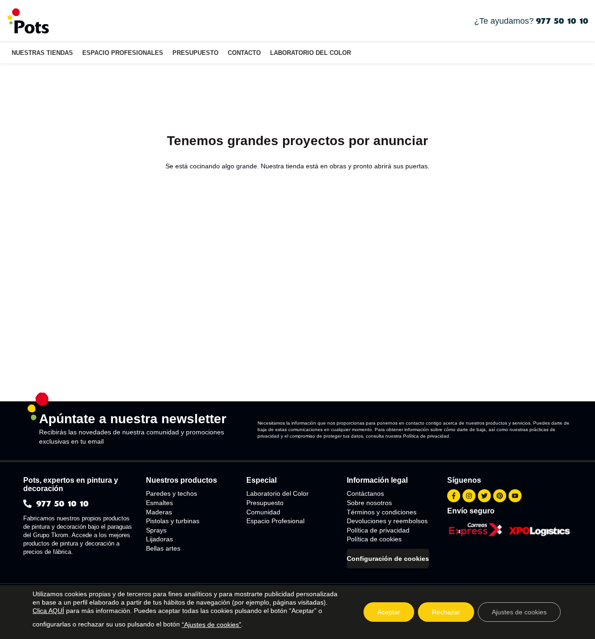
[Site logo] (28, 20)
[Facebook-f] (453, 495)
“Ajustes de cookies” (211, 624)
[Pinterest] (499, 495)
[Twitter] (484, 495)
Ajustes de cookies (519, 612)
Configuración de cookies (388, 558)
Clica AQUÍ (48, 610)
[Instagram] (469, 495)
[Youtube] (515, 495)
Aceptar (388, 612)
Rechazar (446, 612)
